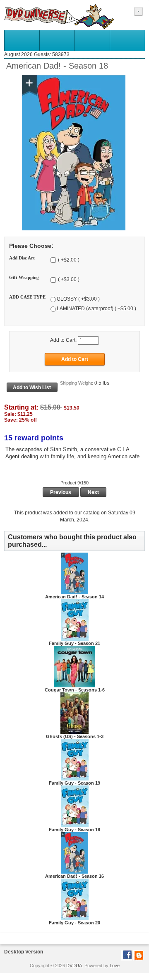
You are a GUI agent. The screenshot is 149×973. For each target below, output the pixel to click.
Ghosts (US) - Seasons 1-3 (74, 736)
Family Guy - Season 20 (74, 922)
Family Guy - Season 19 (74, 782)
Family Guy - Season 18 (74, 829)
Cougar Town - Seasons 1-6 (75, 689)
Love (115, 965)
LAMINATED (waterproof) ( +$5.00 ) (96, 308)
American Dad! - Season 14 (74, 596)
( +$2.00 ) (68, 260)
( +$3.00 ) (68, 279)
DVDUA (74, 965)
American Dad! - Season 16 (74, 876)
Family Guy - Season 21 (74, 643)
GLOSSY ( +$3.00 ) (78, 299)
